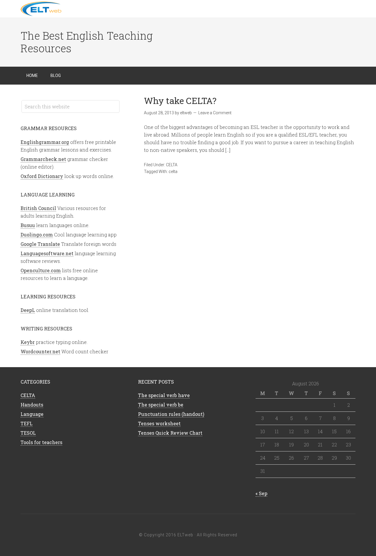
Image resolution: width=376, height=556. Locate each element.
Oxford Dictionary (42, 176)
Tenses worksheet (159, 423)
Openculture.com (41, 270)
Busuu (28, 225)
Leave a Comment (214, 112)
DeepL (28, 310)
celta (173, 171)
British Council (38, 208)
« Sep (261, 493)
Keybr (28, 342)
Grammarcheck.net (43, 159)
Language (32, 414)
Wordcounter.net (40, 351)
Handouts (32, 405)
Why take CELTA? (180, 100)
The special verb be (160, 405)
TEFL (27, 423)
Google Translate (40, 244)
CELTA (171, 164)
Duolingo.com (37, 234)
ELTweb (68, 9)
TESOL (28, 433)
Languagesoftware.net (47, 253)
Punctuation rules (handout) (171, 414)
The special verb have (164, 395)
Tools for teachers (41, 442)
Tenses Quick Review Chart (170, 433)
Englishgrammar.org (45, 142)
